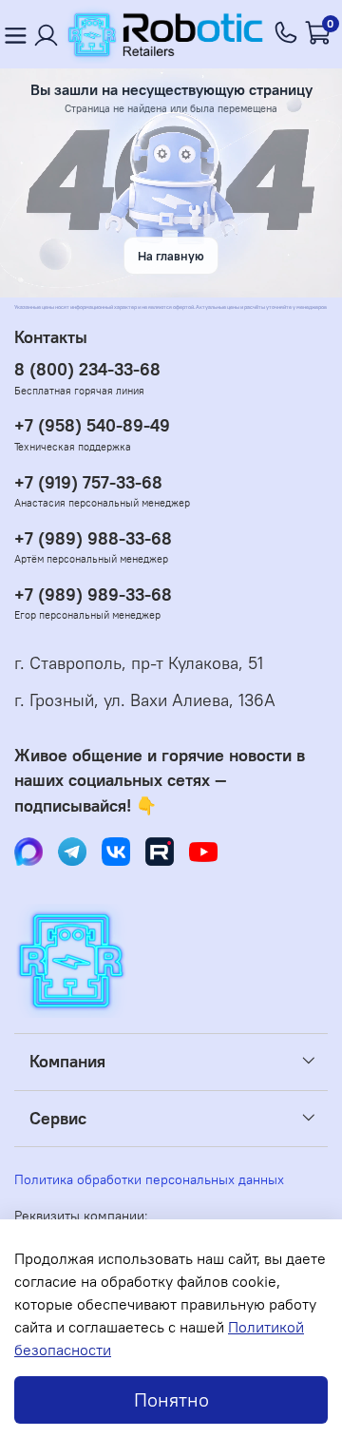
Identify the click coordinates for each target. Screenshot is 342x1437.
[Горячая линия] (287, 34)
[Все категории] (15, 34)
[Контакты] (46, 34)
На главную (171, 255)
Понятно (171, 1399)
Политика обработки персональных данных (149, 1179)
